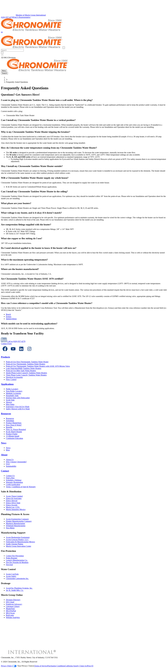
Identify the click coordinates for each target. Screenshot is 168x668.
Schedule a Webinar (13, 480)
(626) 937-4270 (7, 17)
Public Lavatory (12, 389)
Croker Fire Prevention (15, 556)
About (4, 454)
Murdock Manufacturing (15, 523)
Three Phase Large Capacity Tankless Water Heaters (26, 375)
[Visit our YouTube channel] (13, 352)
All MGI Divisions (8, 58)
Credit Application (13, 484)
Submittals (10, 421)
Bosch (8, 314)
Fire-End (9, 565)
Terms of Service (40, 666)
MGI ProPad (11, 611)
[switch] (2, 55)
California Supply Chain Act (76, 666)
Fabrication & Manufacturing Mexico (20, 542)
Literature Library (13, 606)
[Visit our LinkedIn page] (21, 352)
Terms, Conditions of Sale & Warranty (21, 487)
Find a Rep (10, 478)
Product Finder (11, 434)
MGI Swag (10, 613)
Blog (8, 450)
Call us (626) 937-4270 (16, 341)
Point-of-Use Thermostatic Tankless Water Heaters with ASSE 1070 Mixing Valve (38, 366)
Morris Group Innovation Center (18, 546)
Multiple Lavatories (13, 393)
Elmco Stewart (11, 501)
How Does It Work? (14, 425)
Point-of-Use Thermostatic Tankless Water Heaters (25, 364)
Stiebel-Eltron (11, 319)
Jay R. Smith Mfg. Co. (14, 590)
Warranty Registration (14, 482)
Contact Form (6, 344)
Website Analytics (13, 617)
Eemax (8, 317)
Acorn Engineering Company (17, 519)
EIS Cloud (10, 602)
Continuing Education (14, 438)
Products (5, 357)
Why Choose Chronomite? (16, 462)
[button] (2, 32)
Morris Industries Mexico (15, 509)
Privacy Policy (6, 666)
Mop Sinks (10, 404)
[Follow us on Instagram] (29, 352)
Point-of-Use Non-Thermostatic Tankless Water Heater (27, 362)
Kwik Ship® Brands (14, 432)
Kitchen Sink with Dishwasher (18, 398)
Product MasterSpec (14, 423)
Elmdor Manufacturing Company (19, 521)
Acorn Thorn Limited (14, 496)
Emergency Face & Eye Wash (17, 407)
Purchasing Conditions (56, 666)
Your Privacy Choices (25, 666)
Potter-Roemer (11, 558)
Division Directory (13, 600)
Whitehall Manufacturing (15, 526)
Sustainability (11, 466)
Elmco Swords (11, 505)
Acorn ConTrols (12, 574)
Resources (6, 413)
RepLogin (10, 615)
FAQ (8, 464)
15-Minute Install (12, 436)
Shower (9, 402)
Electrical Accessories (14, 377)
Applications (7, 384)
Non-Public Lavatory (14, 391)
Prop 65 (90, 666)
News (3, 443)
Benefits (9, 427)
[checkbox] (84, 55)
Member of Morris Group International (31, 15)
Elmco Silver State (13, 503)
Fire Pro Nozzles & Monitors (17, 562)
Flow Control (11, 379)
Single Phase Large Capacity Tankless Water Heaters (26, 373)
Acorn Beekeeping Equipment (18, 537)
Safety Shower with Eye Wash (18, 409)
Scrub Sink (10, 400)
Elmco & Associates (14, 498)
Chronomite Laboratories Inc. (17, 578)
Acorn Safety (11, 576)
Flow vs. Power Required (16, 429)
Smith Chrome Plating (14, 544)
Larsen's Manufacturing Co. (17, 560)
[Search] (2, 52)
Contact (5, 471)
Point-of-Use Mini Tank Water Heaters (21, 371)
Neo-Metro (10, 528)
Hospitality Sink (12, 396)
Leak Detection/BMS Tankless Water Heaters (23, 368)
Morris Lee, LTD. (13, 507)
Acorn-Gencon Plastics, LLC (17, 540)
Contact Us (10, 476)
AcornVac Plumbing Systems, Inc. (19, 588)
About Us (10, 460)
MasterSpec (10, 609)
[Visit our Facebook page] (5, 352)
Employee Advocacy (14, 604)
